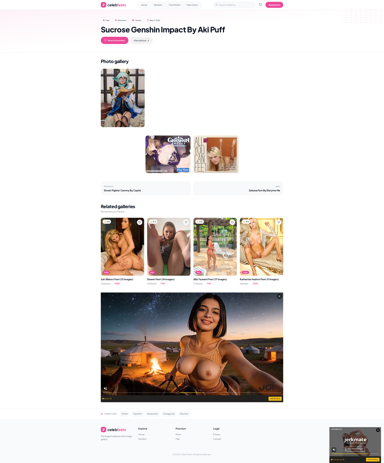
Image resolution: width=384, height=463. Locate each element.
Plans (178, 434)
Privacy (216, 434)
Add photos (274, 4)
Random (158, 4)
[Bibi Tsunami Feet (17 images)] (215, 247)
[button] (123, 98)
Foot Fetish (174, 4)
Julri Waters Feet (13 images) (117, 279)
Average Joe (168, 414)
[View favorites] (260, 5)
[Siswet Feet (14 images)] (168, 247)
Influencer (122, 20)
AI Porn (125, 414)
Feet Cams (192, 4)
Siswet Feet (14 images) (160, 279)
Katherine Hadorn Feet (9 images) (259, 279)
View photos (140, 40)
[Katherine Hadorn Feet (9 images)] (261, 247)
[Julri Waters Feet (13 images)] (122, 247)
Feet (108, 20)
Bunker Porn (152, 414)
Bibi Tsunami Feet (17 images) (210, 279)
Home (144, 4)
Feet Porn (137, 414)
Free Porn (184, 414)
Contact (217, 438)
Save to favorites (116, 40)
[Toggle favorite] (139, 222)
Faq (177, 438)
